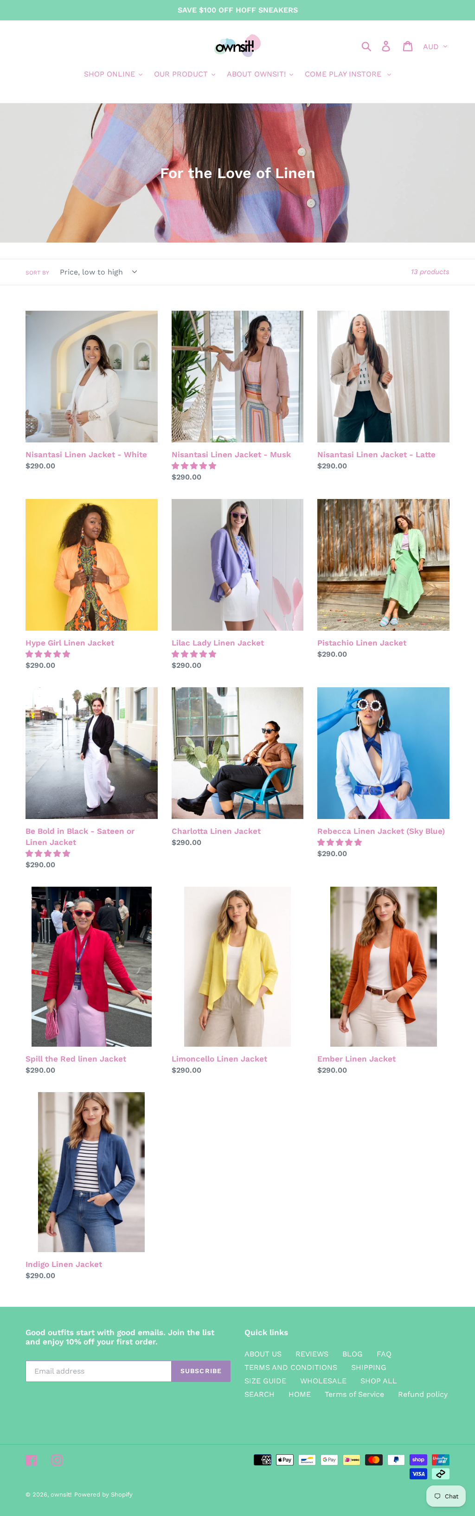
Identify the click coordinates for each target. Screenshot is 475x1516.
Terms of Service (354, 1394)
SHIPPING (368, 1367)
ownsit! (61, 1494)
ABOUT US (263, 1354)
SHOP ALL (378, 1380)
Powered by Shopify (103, 1494)
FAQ (384, 1354)
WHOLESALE (323, 1380)
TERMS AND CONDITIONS (290, 1367)
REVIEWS (311, 1354)
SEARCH (259, 1394)
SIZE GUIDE (265, 1380)
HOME (300, 1394)
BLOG (352, 1354)
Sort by (37, 272)
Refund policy (423, 1394)
